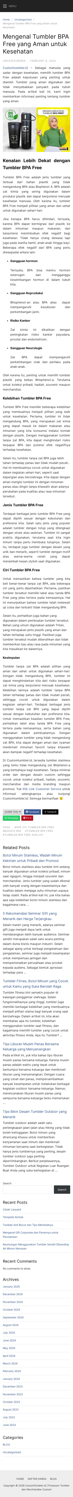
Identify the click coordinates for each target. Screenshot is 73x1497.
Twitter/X (51, 811)
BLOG (6, 1444)
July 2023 (9, 1417)
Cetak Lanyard (12, 1209)
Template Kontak (13, 1217)
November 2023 (13, 1394)
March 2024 (10, 1363)
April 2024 (9, 1355)
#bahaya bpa (12, 830)
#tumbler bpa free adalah (23, 834)
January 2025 (11, 1286)
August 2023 (11, 1409)
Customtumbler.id (15, 68)
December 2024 (13, 1294)
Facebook (33, 811)
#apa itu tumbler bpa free (34, 827)
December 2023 (13, 1386)
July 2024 (9, 1332)
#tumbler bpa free (39, 830)
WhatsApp (12, 818)
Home (6, 19)
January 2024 (11, 1378)
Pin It (28, 818)
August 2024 (11, 1325)
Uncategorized (23, 19)
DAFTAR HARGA (37, 1478)
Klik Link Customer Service (42, 789)
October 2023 (11, 1401)
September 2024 (13, 1317)
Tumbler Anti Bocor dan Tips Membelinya (28, 1224)
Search (7, 1183)
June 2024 (9, 1340)
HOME (20, 1478)
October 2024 (11, 1309)
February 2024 (12, 1371)
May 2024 (9, 1348)
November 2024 (13, 1301)
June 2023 (9, 1424)
